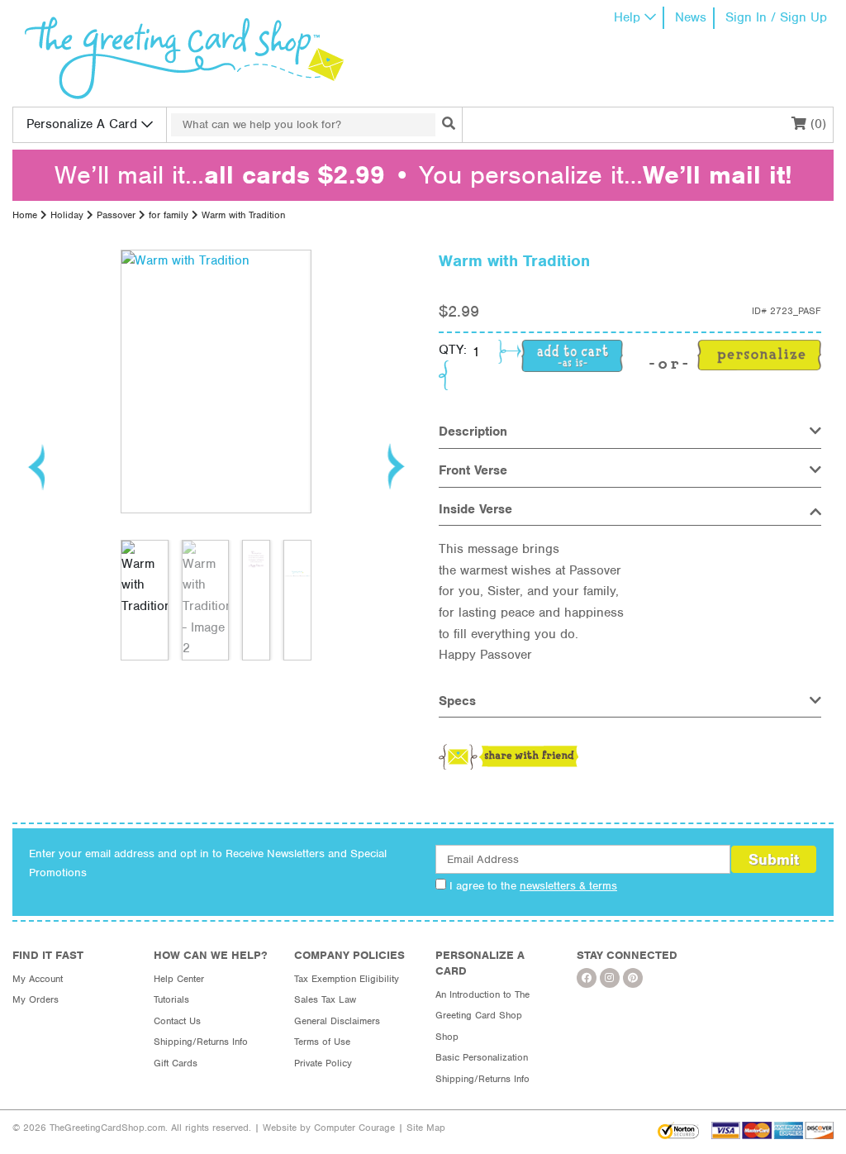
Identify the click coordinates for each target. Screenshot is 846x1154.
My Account (37, 978)
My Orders (35, 999)
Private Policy (323, 1063)
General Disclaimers (337, 1021)
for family (168, 215)
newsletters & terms (568, 886)
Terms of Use (322, 1041)
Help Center (179, 978)
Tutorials (171, 999)
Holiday (66, 215)
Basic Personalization (481, 1057)
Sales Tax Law (325, 999)
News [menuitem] (690, 17)
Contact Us (177, 1021)
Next (395, 466)
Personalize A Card (81, 124)
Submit (774, 859)
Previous (37, 466)
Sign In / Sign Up (776, 17)
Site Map (425, 1127)
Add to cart (572, 356)
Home (24, 215)
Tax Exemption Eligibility (346, 978)
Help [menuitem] (627, 17)
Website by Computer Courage (329, 1127)
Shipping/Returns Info (201, 1041)
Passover (116, 215)
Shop (447, 1036)
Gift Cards (175, 1063)
